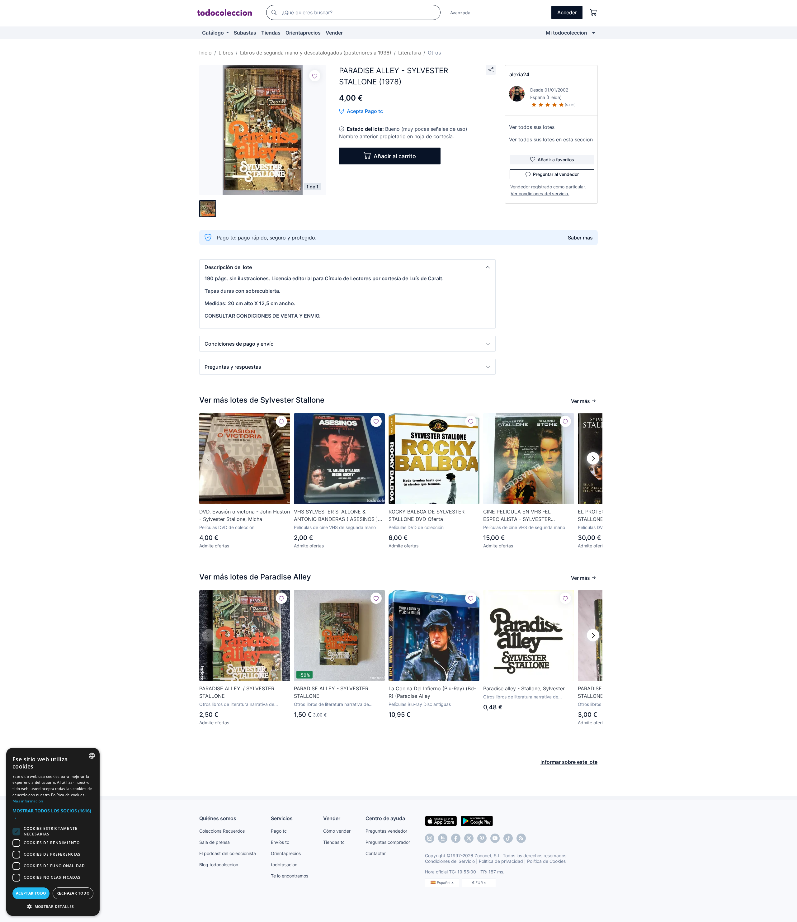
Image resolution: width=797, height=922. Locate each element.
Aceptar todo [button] (31, 893)
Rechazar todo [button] (73, 893)
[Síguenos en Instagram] (429, 838)
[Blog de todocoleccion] (521, 838)
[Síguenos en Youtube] (495, 838)
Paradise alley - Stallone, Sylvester (524, 688)
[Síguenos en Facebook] (455, 838)
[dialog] (53, 832)
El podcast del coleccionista (227, 853)
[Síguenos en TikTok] (508, 838)
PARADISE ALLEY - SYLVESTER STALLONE (331, 692)
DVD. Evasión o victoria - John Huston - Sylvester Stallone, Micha (244, 515)
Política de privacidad (501, 861)
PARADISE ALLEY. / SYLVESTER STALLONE (236, 692)
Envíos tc (280, 842)
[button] (347, 267)
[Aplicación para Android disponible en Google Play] (477, 820)
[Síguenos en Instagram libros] (442, 838)
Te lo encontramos (289, 875)
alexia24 (519, 74)
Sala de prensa (214, 842)
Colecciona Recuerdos (222, 831)
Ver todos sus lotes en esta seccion (551, 139)
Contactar (375, 853)
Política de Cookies (546, 861)
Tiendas (271, 33)
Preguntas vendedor (386, 831)
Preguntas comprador (387, 842)
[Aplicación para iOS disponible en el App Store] (441, 820)
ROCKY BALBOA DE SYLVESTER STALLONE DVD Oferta (427, 515)
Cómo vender (337, 831)
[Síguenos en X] (469, 838)
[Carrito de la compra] (593, 12)
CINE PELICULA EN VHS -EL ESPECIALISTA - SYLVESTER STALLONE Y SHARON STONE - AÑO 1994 (527, 515)
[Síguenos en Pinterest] (482, 838)
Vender (334, 33)
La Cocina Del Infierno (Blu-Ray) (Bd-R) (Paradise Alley (432, 692)
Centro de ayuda (385, 818)
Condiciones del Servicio (450, 861)
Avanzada (460, 12)
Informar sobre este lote (568, 762)
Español (444, 882)
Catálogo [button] (213, 33)
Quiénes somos (217, 818)
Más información (27, 801)
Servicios (282, 818)
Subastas (245, 33)
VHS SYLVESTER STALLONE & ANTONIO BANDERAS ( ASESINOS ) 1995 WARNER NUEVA (336, 515)
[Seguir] (314, 75)
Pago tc (279, 831)
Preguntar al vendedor (556, 174)
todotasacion (284, 864)
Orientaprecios (303, 33)
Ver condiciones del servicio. (540, 193)
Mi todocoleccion (566, 33)
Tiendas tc (334, 842)
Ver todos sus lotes (531, 127)
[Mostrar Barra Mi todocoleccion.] (593, 32)
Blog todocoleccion (218, 864)
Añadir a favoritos (556, 159)
